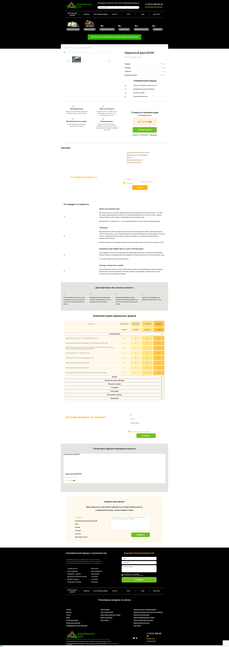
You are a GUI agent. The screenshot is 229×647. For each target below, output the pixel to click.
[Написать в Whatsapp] (2, 646)
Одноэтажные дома (107, 612)
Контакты (156, 14)
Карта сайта (137, 625)
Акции (68, 617)
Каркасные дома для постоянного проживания (148, 612)
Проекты (86, 14)
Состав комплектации (144, 115)
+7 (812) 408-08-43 (154, 4)
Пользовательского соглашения (140, 431)
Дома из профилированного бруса (144, 617)
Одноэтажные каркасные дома (143, 620)
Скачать (140, 187)
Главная (66, 48)
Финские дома (105, 609)
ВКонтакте (136, 638)
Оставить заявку (144, 130)
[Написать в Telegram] (0, 646)
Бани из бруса (105, 620)
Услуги (114, 14)
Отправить (146, 435)
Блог (128, 14)
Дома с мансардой (106, 617)
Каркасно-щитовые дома (141, 615)
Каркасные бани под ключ (142, 623)
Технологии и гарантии (73, 623)
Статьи (68, 615)
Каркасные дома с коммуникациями (145, 609)
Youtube (134, 638)
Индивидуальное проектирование (76, 625)
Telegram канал (139, 638)
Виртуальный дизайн (72, 14)
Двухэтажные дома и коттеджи (110, 615)
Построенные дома (100, 14)
